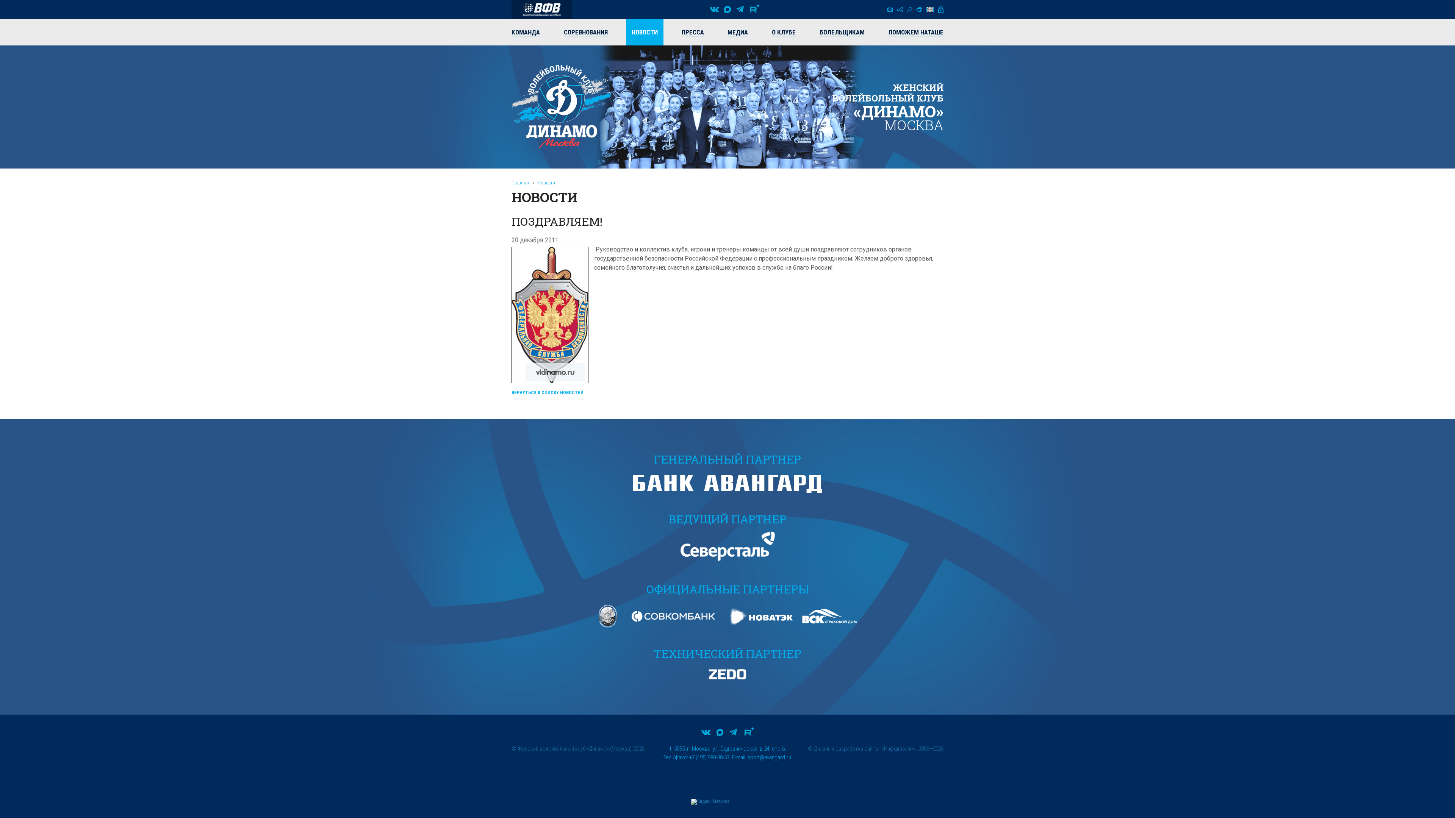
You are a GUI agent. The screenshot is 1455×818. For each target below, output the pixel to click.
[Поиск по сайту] (909, 9)
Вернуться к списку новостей (548, 392)
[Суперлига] (542, 9)
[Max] (727, 9)
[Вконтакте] (714, 9)
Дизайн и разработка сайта (846, 748)
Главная (520, 183)
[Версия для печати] (919, 9)
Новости (546, 183)
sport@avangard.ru (769, 757)
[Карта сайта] (900, 9)
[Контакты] (890, 10)
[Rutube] (754, 9)
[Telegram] (740, 9)
